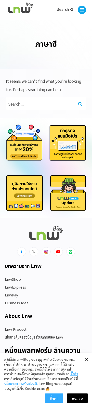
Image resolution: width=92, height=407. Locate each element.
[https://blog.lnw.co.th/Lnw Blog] (20, 10)
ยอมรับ (77, 398)
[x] (33, 251)
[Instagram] (46, 251)
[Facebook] (21, 251)
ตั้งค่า (74, 374)
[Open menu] (82, 10)
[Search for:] (46, 104)
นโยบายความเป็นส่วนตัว (21, 383)
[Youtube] (58, 251)
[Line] (70, 251)
